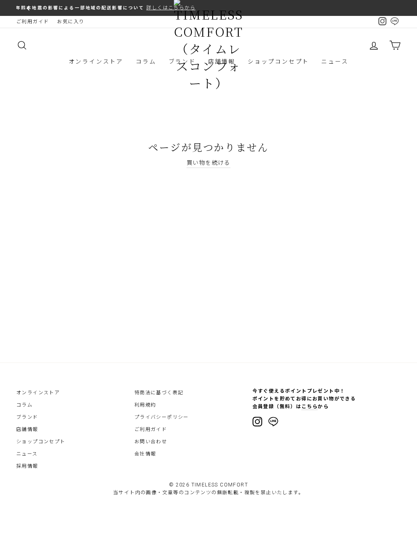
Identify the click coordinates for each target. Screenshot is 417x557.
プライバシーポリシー (161, 417)
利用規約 (145, 405)
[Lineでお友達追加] (273, 423)
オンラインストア (96, 61)
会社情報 (145, 454)
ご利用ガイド (32, 21)
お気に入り (70, 21)
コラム (146, 61)
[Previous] (28, 8)
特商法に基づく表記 (159, 393)
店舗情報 (27, 429)
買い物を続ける (208, 162)
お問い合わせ (150, 441)
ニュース (334, 61)
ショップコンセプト (278, 61)
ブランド (27, 417)
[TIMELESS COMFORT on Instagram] (257, 422)
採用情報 (27, 466)
